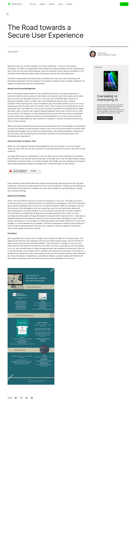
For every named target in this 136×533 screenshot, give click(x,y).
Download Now (103, 118)
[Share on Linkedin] (26, 398)
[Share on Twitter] (16, 398)
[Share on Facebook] (21, 398)
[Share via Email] (32, 398)
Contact (124, 4)
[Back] (7, 14)
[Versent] (15, 4)
